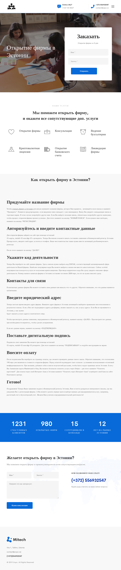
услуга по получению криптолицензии (43, 270)
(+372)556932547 (14, 556)
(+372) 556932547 (88, 480)
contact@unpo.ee (14, 552)
